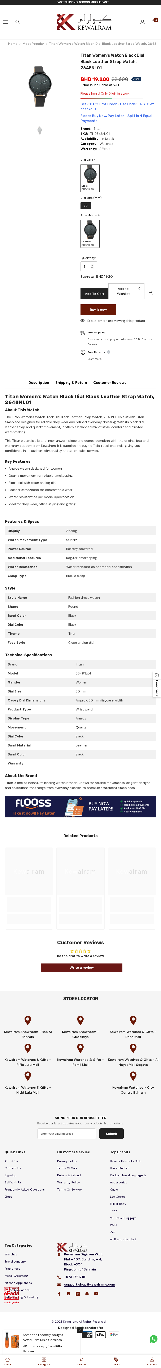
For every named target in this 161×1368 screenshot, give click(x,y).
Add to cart (94, 293)
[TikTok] (78, 1294)
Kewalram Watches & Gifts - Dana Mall (133, 1034)
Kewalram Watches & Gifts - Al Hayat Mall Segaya (133, 1062)
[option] (39, 86)
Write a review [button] (82, 967)
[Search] (17, 21)
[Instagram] (68, 1294)
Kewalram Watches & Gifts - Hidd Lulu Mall (28, 1090)
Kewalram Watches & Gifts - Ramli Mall (80, 1062)
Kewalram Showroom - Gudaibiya (80, 1034)
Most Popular (33, 43)
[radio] (90, 178)
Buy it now (98, 309)
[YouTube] (96, 1294)
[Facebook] (59, 1294)
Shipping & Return (71, 382)
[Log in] (142, 22)
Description (39, 382)
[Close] (80, 1330)
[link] (29, 907)
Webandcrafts (91, 1328)
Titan (97, 128)
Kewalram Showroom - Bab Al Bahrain (28, 1034)
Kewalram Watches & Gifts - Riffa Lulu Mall (28, 1062)
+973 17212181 (75, 1277)
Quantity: (88, 258)
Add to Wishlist (128, 292)
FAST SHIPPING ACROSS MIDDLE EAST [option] (83, 2)
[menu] (5, 21)
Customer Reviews (109, 382)
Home (13, 43)
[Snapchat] (87, 1294)
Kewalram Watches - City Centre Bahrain (133, 1090)
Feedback (157, 688)
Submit (111, 1134)
